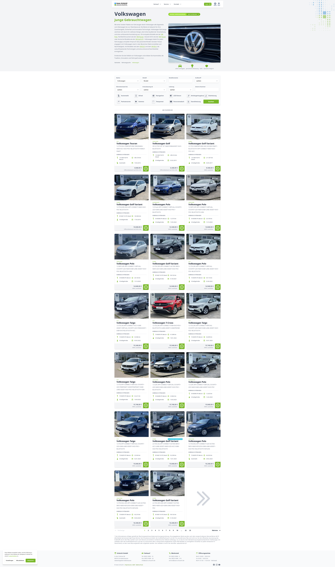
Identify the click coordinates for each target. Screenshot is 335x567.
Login (206, 4)
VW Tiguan (162, 37)
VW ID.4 (154, 47)
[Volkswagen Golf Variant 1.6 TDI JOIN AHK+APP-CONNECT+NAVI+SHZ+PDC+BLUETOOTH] (146, 228)
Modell (145, 78)
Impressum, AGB (130, 565)
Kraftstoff (198, 78)
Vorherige (121, 530)
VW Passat (140, 37)
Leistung (171, 87)
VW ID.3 (142, 47)
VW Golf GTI (139, 39)
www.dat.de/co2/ (182, 543)
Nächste (215, 530)
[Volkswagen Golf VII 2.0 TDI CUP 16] (182, 168)
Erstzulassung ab (148, 87)
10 (177, 530)
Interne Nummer (200, 87)
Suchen (211, 102)
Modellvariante (173, 78)
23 (190, 530)
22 (186, 530)
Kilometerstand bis (122, 87)
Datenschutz (139, 565)
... (181, 530)
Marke (118, 78)
